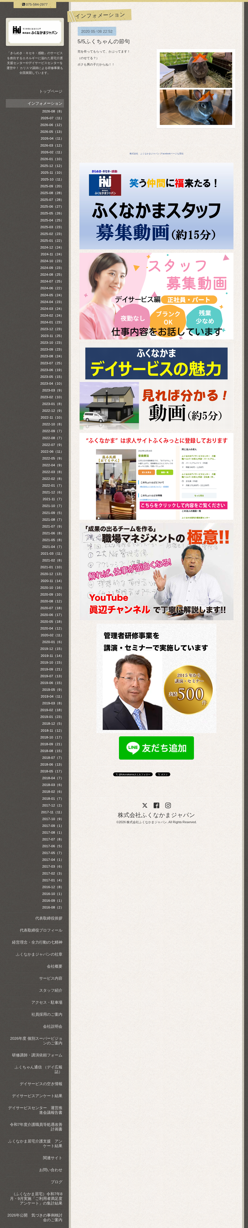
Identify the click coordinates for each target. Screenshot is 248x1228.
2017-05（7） (53, 853)
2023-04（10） (52, 383)
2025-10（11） (52, 179)
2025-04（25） (52, 220)
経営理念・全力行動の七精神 (37, 942)
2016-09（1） (53, 900)
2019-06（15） (52, 683)
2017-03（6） (53, 866)
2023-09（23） (52, 349)
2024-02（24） (52, 315)
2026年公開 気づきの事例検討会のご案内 (34, 1217)
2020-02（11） (52, 635)
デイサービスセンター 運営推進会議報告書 (35, 1110)
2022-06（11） (52, 451)
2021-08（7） (53, 520)
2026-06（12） (52, 125)
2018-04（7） (53, 778)
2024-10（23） (52, 261)
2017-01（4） (53, 880)
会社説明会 (52, 1026)
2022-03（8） (53, 472)
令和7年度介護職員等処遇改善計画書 (36, 1126)
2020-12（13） (52, 574)
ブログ (56, 1182)
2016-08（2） (53, 907)
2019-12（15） (52, 649)
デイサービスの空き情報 (41, 1084)
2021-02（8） (53, 560)
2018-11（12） (52, 730)
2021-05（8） (53, 540)
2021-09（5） (53, 513)
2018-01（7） (53, 799)
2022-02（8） (53, 479)
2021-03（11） (52, 553)
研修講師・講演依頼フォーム (37, 1055)
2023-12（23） (52, 329)
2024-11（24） (52, 254)
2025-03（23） (52, 227)
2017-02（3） (53, 873)
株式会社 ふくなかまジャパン (144, 153)
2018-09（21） (52, 744)
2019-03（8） (53, 703)
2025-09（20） (52, 186)
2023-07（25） (52, 363)
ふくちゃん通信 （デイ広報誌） (38, 1069)
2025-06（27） (52, 206)
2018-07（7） (53, 758)
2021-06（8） (53, 533)
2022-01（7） (53, 485)
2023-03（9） (53, 390)
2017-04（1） (53, 860)
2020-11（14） (52, 581)
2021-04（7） (53, 547)
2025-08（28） (52, 193)
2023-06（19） (52, 370)
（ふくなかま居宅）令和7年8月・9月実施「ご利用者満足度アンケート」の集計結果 (36, 1198)
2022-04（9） (53, 465)
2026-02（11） (52, 152)
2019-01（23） (52, 717)
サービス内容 (50, 978)
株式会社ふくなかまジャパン (156, 815)
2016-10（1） (53, 894)
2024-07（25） (52, 281)
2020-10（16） (52, 588)
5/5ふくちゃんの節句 (104, 41)
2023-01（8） (53, 404)
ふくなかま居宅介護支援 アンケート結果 (35, 1143)
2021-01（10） (52, 567)
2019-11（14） (52, 656)
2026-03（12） (52, 145)
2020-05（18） (52, 621)
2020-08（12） (52, 601)
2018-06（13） (52, 764)
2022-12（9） (53, 411)
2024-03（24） (52, 309)
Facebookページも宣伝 (172, 153)
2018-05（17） (52, 771)
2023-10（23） (52, 343)
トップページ (50, 91)
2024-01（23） (52, 322)
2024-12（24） (52, 247)
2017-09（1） (53, 826)
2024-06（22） (52, 288)
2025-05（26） (52, 213)
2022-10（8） (53, 424)
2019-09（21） (52, 669)
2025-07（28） (52, 200)
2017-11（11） (52, 812)
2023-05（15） (52, 377)
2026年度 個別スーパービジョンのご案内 (36, 1040)
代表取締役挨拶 (48, 918)
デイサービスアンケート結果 (37, 1096)
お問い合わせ (50, 1170)
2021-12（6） (53, 492)
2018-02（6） (53, 792)
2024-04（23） (52, 302)
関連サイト (52, 1158)
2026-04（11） (52, 138)
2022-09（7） (53, 431)
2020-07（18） (52, 608)
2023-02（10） (52, 397)
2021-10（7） (53, 506)
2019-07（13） (52, 676)
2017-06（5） (53, 846)
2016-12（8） (53, 887)
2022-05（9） (53, 458)
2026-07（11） (52, 118)
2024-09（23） (52, 268)
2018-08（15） (52, 751)
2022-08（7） (53, 438)
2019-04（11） (52, 696)
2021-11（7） (53, 499)
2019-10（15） (52, 662)
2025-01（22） (52, 241)
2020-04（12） (52, 628)
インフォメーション (45, 103)
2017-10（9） (53, 819)
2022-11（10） (52, 417)
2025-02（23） (52, 234)
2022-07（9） (53, 445)
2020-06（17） (52, 615)
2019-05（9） (53, 690)
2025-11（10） (52, 172)
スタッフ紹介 (50, 990)
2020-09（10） (52, 594)
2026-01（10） (52, 159)
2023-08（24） (52, 356)
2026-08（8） (53, 111)
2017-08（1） (53, 832)
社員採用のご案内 (46, 1014)
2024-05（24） (52, 295)
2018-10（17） (52, 737)
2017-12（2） (53, 805)
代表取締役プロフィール (41, 930)
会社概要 (54, 966)
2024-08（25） (52, 274)
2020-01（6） (53, 642)
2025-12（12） (52, 166)
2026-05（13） (52, 132)
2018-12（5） (53, 723)
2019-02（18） (52, 710)
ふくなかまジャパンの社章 (39, 954)
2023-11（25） (52, 336)
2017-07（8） (53, 839)
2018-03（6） (53, 785)
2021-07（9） (53, 526)
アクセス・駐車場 (46, 1002)
